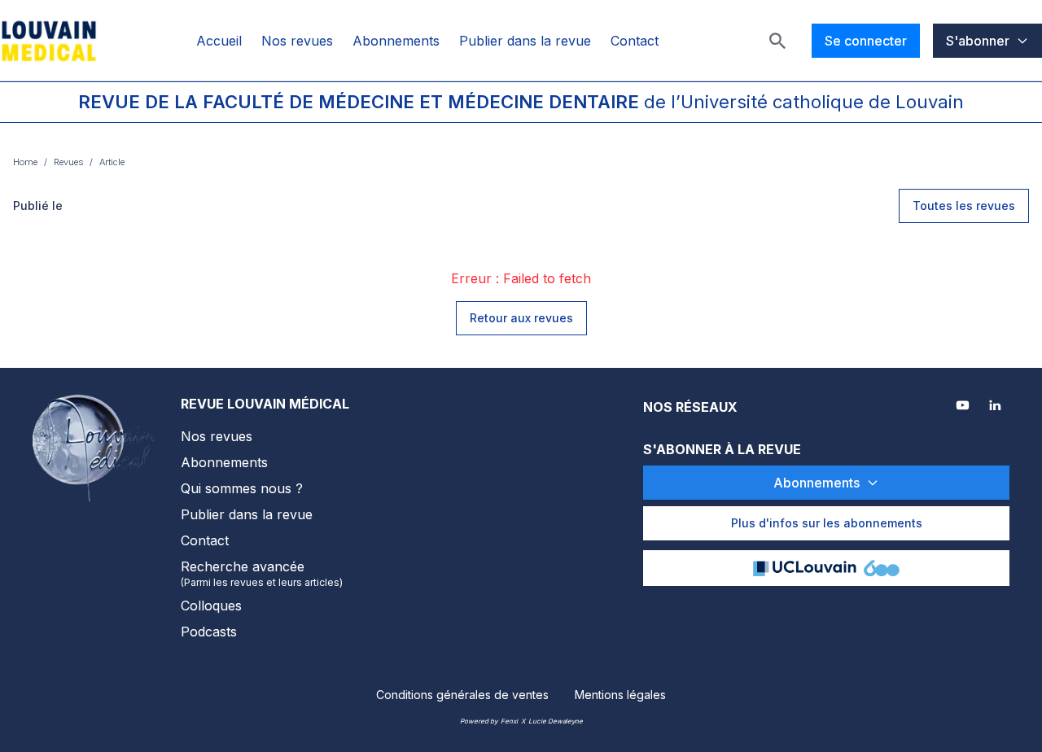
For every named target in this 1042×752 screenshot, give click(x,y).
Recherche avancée (262, 573)
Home (25, 162)
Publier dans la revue (525, 41)
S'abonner (977, 41)
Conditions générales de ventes (462, 695)
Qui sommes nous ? (242, 488)
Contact (635, 41)
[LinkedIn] (996, 407)
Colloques (211, 605)
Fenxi (509, 721)
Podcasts (209, 631)
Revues (68, 162)
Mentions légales (620, 695)
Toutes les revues (964, 205)
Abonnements (396, 41)
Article (112, 162)
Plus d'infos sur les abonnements (826, 523)
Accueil (219, 41)
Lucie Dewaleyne (555, 721)
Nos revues (297, 41)
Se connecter (866, 41)
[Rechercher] (777, 41)
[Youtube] (964, 407)
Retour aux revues (521, 318)
